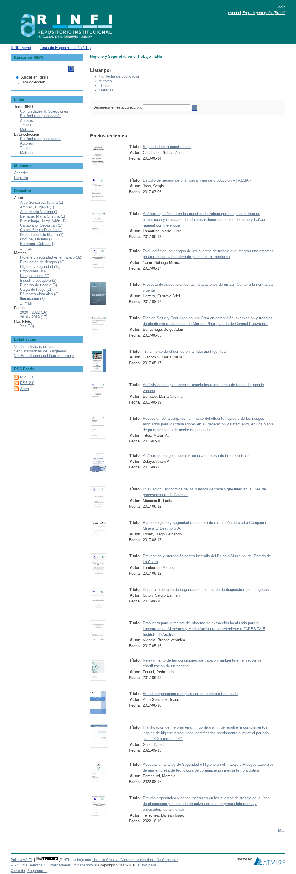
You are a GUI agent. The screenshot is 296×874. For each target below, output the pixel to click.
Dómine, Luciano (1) (36, 239)
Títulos (104, 85)
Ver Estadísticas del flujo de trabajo (44, 356)
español (234, 13)
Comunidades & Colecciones (44, 111)
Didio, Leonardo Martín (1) (41, 234)
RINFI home (21, 48)
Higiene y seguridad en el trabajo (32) (51, 257)
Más (281, 830)
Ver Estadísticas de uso (34, 346)
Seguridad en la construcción (167, 147)
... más (26, 248)
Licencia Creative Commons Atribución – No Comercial (135, 860)
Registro (21, 177)
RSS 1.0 (27, 377)
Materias (106, 90)
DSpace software (86, 865)
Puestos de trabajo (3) (38, 285)
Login (280, 7)
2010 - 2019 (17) (33, 317)
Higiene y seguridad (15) (40, 266)
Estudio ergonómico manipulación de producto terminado (190, 694)
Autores (105, 81)
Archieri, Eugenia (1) (37, 207)
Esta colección (32, 82)
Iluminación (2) (32, 298)
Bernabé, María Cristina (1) (42, 216)
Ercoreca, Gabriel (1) (37, 244)
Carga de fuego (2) (35, 289)
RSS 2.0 (27, 383)
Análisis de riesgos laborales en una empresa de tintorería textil (196, 455)
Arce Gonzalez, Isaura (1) (41, 202)
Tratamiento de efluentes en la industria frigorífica (184, 351)
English (248, 13)
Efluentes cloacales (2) (39, 294)
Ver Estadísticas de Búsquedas (40, 351)
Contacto (18, 871)
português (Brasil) (270, 13)
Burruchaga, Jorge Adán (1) (43, 221)
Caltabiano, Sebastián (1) (41, 225)
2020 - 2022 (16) (33, 312)
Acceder (21, 173)
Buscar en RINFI (34, 77)
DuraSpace (147, 865)
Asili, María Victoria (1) (39, 212)
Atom (24, 388)
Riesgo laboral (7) (34, 276)
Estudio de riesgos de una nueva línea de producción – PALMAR (197, 180)
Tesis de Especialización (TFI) (65, 48)
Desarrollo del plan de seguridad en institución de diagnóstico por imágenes (206, 589)
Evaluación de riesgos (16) (42, 262)
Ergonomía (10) (33, 271)
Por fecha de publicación (119, 76)
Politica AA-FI (21, 860)
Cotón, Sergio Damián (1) (41, 230)
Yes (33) (27, 326)
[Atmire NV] (269, 862)
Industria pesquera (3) (38, 280)
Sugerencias (37, 871)
